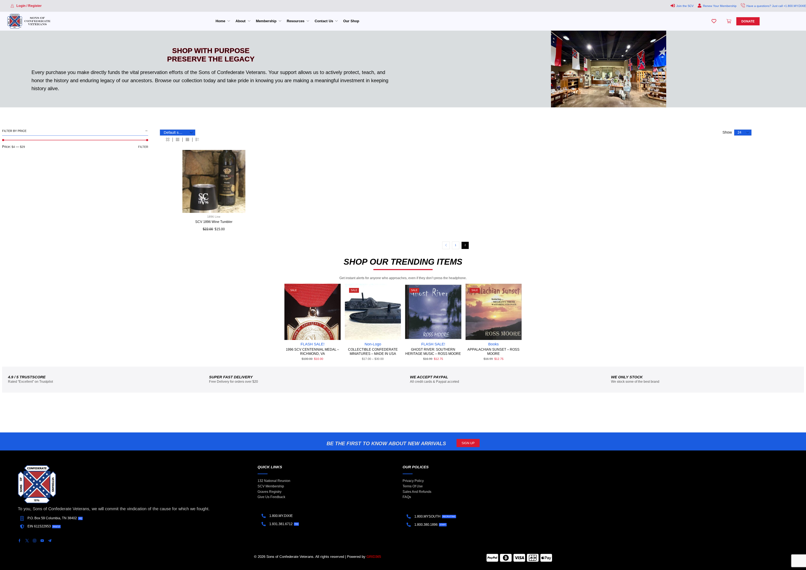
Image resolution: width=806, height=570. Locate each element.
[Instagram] (34, 540)
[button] (26, 6)
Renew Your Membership (720, 6)
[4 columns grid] (187, 140)
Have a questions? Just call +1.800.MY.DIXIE (776, 6)
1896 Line (213, 216)
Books (493, 344)
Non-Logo (373, 344)
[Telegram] (49, 540)
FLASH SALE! (312, 344)
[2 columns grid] (167, 140)
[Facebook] (19, 540)
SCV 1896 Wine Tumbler (213, 222)
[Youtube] (42, 540)
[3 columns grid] (177, 140)
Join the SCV (684, 6)
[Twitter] (27, 540)
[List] (197, 140)
